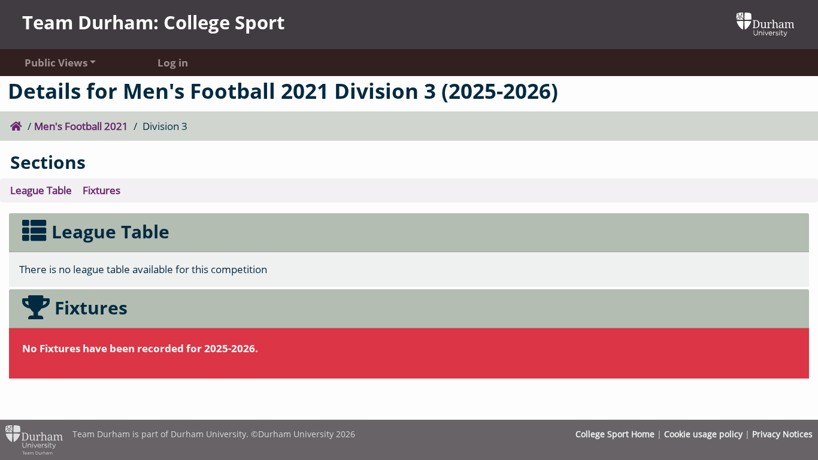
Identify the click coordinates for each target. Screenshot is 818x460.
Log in (172, 62)
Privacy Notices (782, 434)
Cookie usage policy (703, 434)
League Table (41, 190)
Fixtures (101, 190)
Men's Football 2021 (81, 126)
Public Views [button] (56, 62)
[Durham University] (765, 23)
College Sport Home (615, 434)
